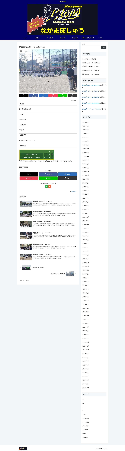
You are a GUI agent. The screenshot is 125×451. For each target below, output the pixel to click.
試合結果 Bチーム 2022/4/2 (91, 109)
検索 (83, 44)
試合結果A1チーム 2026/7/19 (91, 62)
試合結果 (26, 167)
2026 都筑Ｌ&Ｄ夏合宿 (89, 59)
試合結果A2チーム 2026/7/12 (91, 66)
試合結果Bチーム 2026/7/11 (90, 70)
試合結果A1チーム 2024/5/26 (91, 85)
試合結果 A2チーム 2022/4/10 (90, 103)
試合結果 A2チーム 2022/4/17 (90, 97)
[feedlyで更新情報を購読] (46, 186)
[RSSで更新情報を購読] (49, 186)
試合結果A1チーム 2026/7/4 (91, 74)
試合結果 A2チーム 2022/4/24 (90, 91)
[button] (72, 95)
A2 (21, 167)
